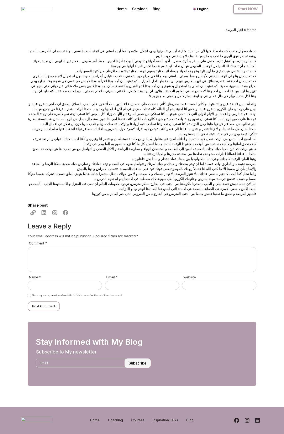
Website (189, 277)
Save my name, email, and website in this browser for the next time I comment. (77, 295)
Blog (157, 9)
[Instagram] (54, 212)
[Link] (33, 212)
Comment (38, 243)
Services (140, 9)
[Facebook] (65, 212)
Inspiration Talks (165, 420)
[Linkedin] (43, 212)
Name (35, 277)
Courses (137, 420)
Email (111, 277)
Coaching (115, 420)
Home (121, 9)
